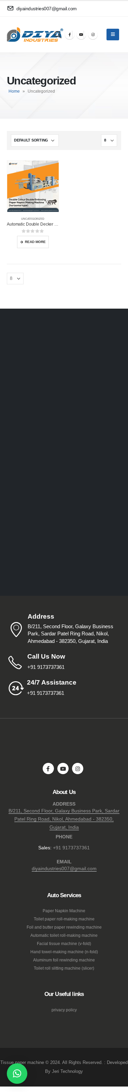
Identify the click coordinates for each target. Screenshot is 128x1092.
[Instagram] (93, 34)
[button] (17, 1073)
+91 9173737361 (71, 847)
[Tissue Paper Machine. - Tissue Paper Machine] (25, 34)
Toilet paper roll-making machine (64, 919)
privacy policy (64, 1010)
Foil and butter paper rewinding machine (64, 927)
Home (14, 91)
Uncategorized (32, 218)
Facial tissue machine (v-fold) (64, 943)
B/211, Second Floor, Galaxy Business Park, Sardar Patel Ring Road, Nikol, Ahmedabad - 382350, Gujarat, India (64, 819)
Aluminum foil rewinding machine (64, 960)
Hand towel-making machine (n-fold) (64, 951)
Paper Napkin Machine (64, 910)
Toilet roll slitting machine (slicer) (64, 968)
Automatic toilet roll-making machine (64, 935)
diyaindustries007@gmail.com (64, 868)
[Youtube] (81, 34)
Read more (35, 242)
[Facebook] (69, 34)
